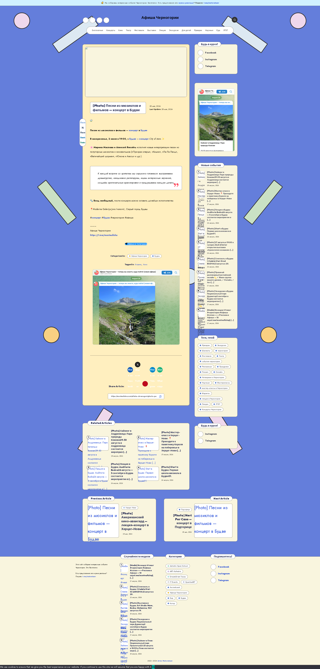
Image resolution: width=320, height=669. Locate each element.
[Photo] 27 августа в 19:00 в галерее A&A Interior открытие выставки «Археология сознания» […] (220, 246)
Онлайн (219, 372)
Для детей (186, 30)
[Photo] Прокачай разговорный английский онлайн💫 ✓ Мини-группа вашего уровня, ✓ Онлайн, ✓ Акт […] (220, 277)
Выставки (151, 30)
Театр (128, 30)
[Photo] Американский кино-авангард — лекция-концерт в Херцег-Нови (135, 521)
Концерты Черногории (211, 409)
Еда (218, 30)
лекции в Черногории (211, 399)
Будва (157, 256)
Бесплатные (97, 30)
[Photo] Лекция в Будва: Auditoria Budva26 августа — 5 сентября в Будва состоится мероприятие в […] (122, 472)
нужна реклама (186, 2)
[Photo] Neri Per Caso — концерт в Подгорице (182, 521)
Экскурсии (173, 30)
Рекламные (207, 367)
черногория (223, 351)
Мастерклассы (223, 383)
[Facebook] (85, 20)
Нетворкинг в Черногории (213, 377)
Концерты (110, 30)
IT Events (174, 582)
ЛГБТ (225, 30)
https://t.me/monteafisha (103, 235)
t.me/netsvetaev (211, 2)
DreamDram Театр (178, 577)
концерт (133, 130)
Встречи (138, 264)
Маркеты (206, 393)
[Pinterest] (99, 20)
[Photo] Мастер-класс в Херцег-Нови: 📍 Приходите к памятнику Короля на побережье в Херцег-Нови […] (172, 441)
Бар (171, 598)
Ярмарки (198, 30)
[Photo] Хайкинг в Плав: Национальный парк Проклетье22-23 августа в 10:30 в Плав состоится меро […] (142, 645)
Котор (172, 603)
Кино (120, 30)
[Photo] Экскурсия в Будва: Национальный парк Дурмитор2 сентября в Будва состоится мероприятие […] (220, 296)
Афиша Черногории (139, 256)
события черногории (211, 361)
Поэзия (205, 372)
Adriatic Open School (179, 566)
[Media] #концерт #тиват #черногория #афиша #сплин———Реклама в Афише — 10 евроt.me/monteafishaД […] (220, 315)
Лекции (162, 30)
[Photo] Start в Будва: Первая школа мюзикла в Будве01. (171, 472)
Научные (209, 30)
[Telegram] (106, 20)
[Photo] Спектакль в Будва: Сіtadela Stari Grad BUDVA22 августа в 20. (220, 261)
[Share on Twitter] (83, 127)
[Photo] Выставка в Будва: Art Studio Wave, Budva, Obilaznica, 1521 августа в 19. (141, 607)
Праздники (224, 367)
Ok (153, 667)
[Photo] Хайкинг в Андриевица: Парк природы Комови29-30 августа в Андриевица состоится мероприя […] (121, 441)
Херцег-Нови (131, 508)
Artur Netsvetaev (165, 661)
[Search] (235, 20)
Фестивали (139, 30)
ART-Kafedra (175, 571)
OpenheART (190, 582)
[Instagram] (92, 20)
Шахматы (206, 351)
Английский (175, 587)
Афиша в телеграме (137, 244)
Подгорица (185, 510)
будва (106, 217)
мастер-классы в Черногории (215, 388)
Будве (144, 130)
